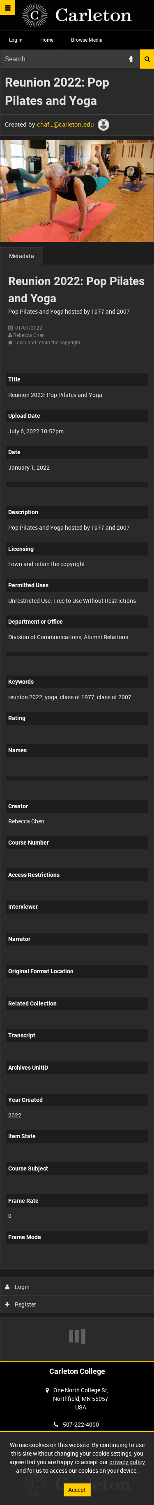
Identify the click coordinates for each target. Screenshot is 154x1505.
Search (147, 59)
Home (46, 39)
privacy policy (127, 1462)
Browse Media (87, 39)
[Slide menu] (7, 7)
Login (22, 1287)
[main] (77, 715)
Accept (77, 1490)
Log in (16, 39)
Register (25, 1304)
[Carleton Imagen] (77, 15)
